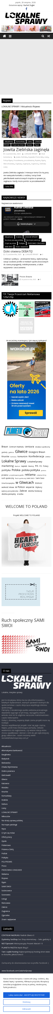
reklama (30, 474)
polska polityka (31, 470)
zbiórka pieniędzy (9, 494)
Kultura (4, 804)
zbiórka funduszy (35, 491)
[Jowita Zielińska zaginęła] (26, 111)
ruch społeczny (8, 478)
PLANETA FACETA (9, 947)
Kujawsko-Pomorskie (35, 157)
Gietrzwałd (6, 775)
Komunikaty (20, 142)
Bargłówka (6, 754)
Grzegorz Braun (37, 451)
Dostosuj (26, 1002)
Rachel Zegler (29, 5)
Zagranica (6, 911)
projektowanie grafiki (16, 475)
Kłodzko (5, 787)
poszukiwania (29, 160)
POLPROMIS (7, 861)
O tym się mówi (18, 145)
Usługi (4, 899)
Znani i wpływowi (22, 247)
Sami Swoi (40, 478)
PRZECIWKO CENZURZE (36, 243)
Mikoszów (6, 816)
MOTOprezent (8, 943)
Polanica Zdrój (8, 849)
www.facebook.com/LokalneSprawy (17, 970)
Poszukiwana (18, 160)
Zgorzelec (6, 915)
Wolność (38, 483)
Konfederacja (36, 456)
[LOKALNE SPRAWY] (4, 36)
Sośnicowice (7, 890)
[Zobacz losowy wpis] (48, 36)
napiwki (24, 466)
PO (40, 466)
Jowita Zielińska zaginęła (26, 149)
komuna (13, 457)
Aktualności (9, 142)
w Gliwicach (25, 482)
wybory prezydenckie (10, 491)
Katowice (5, 783)
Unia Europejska (8, 483)
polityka (6, 470)
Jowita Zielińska (21, 157)
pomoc (43, 470)
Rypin (37, 145)
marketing (8, 465)
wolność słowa (8, 487)
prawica (5, 475)
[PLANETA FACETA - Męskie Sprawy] (26, 427)
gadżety (4, 452)
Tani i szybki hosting (10, 952)
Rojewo (29, 145)
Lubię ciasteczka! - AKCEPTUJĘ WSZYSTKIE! (26, 995)
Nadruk (17, 466)
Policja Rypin (8, 160)
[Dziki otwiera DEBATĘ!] (26, 208)
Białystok (5, 758)
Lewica (47, 457)
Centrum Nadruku (16, 447)
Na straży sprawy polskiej (14, 240)
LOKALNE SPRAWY (31, 154)
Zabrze (23, 490)
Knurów (5, 456)
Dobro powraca (8, 771)
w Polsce (20, 487)
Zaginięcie (26, 164)
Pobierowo (6, 845)
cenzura (29, 446)
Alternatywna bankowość (12, 750)
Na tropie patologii (33, 240)
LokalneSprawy (34, 461)
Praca (4, 866)
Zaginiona (34, 164)
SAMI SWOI (8, 247)
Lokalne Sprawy (14, 461)
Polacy (45, 466)
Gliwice (21, 451)
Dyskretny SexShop (10, 939)
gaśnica (11, 452)
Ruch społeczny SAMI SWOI (24, 478)
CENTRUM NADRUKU (11, 935)
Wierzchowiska (8, 164)
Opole (4, 841)
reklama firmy (41, 475)
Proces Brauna (26, 276)
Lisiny (30, 142)
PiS (36, 465)
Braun (5, 446)
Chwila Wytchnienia (9, 767)
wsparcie (30, 487)
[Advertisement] (26, 66)
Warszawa (6, 903)
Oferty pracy (7, 837)
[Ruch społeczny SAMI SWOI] (26, 636)
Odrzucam (26, 1009)
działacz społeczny (42, 447)
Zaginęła (18, 164)
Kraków (19, 237)
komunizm (22, 456)
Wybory (38, 487)
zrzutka (20, 494)
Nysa (4, 829)
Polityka (22, 243)
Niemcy (31, 466)
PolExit (4, 853)
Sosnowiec (6, 894)
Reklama (5, 874)
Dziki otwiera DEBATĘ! (18, 251)
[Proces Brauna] (10, 275)
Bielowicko (6, 763)
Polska (16, 470)
